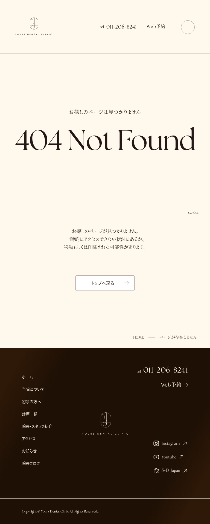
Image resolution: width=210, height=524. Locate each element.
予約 (156, 26)
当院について (33, 389)
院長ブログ (31, 463)
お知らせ (29, 451)
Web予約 (171, 385)
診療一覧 (29, 414)
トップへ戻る (103, 283)
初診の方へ (31, 402)
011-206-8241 (118, 26)
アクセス (29, 439)
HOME (138, 337)
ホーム (27, 377)
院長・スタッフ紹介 (37, 426)
